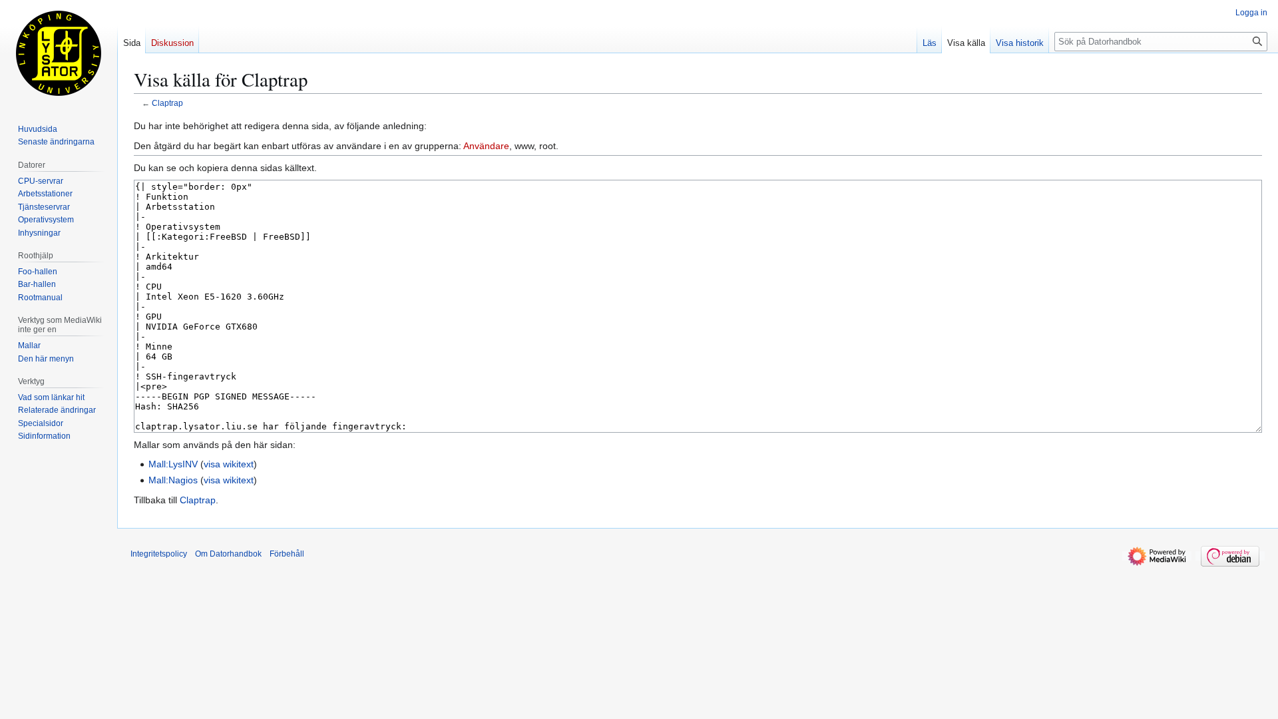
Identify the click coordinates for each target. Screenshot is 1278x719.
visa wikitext (229, 464)
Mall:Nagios (173, 480)
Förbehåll (287, 554)
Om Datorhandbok (228, 554)
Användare (486, 145)
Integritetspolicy (158, 554)
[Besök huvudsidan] (58, 53)
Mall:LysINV (173, 464)
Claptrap (167, 103)
